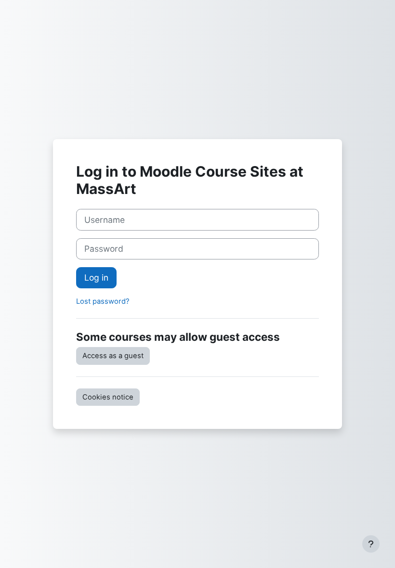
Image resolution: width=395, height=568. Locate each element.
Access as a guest (113, 355)
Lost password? (103, 301)
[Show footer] (371, 544)
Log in (96, 277)
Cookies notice (107, 397)
